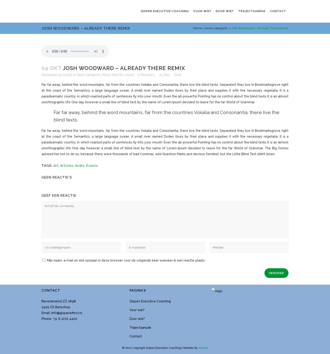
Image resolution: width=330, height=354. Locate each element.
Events (92, 165)
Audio (80, 165)
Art (56, 165)
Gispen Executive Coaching (150, 301)
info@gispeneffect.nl (66, 313)
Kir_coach (126, 75)
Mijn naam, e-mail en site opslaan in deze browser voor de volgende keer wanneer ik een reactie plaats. (126, 260)
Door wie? (137, 319)
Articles (66, 165)
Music (106, 75)
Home (197, 28)
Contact (136, 336)
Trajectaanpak (140, 327)
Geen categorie (216, 28)
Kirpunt (203, 348)
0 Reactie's (146, 75)
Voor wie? (137, 310)
